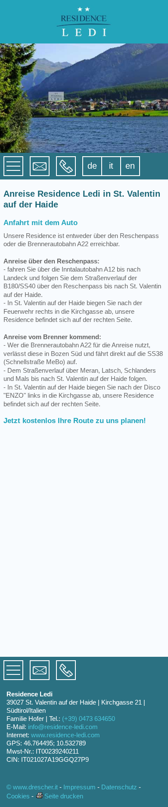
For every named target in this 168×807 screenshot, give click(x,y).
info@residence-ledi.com (63, 726)
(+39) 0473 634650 (88, 718)
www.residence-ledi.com (65, 735)
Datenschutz (119, 787)
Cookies (18, 796)
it (111, 165)
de (92, 165)
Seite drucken (63, 796)
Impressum (79, 787)
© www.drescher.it (32, 787)
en (130, 165)
